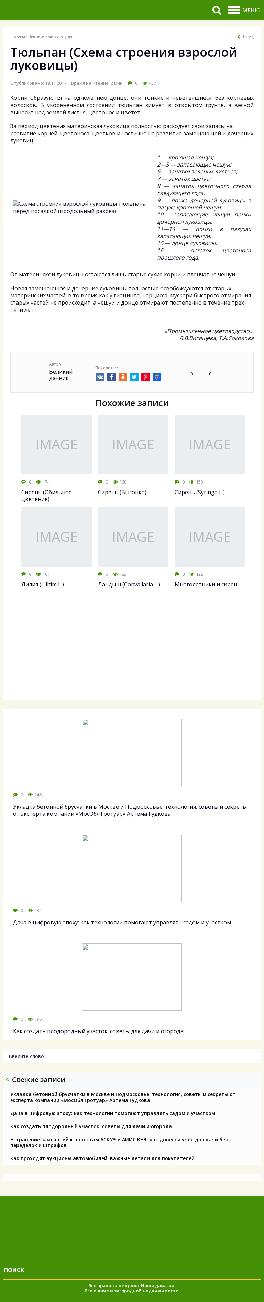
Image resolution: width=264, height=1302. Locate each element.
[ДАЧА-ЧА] (56, 10)
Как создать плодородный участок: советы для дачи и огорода (91, 1126)
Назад (248, 36)
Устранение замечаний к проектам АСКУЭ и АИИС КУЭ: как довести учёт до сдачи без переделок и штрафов (119, 1142)
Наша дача (154, 1285)
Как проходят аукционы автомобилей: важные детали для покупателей (102, 1158)
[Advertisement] (132, 650)
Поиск (14, 1270)
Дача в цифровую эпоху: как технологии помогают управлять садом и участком (112, 1113)
